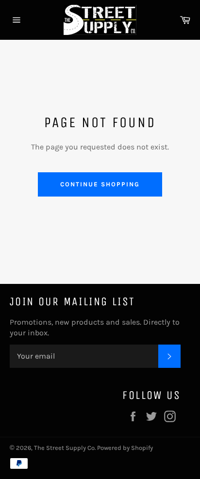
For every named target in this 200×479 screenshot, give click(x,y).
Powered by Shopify (125, 447)
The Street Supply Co (64, 447)
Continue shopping (99, 184)
